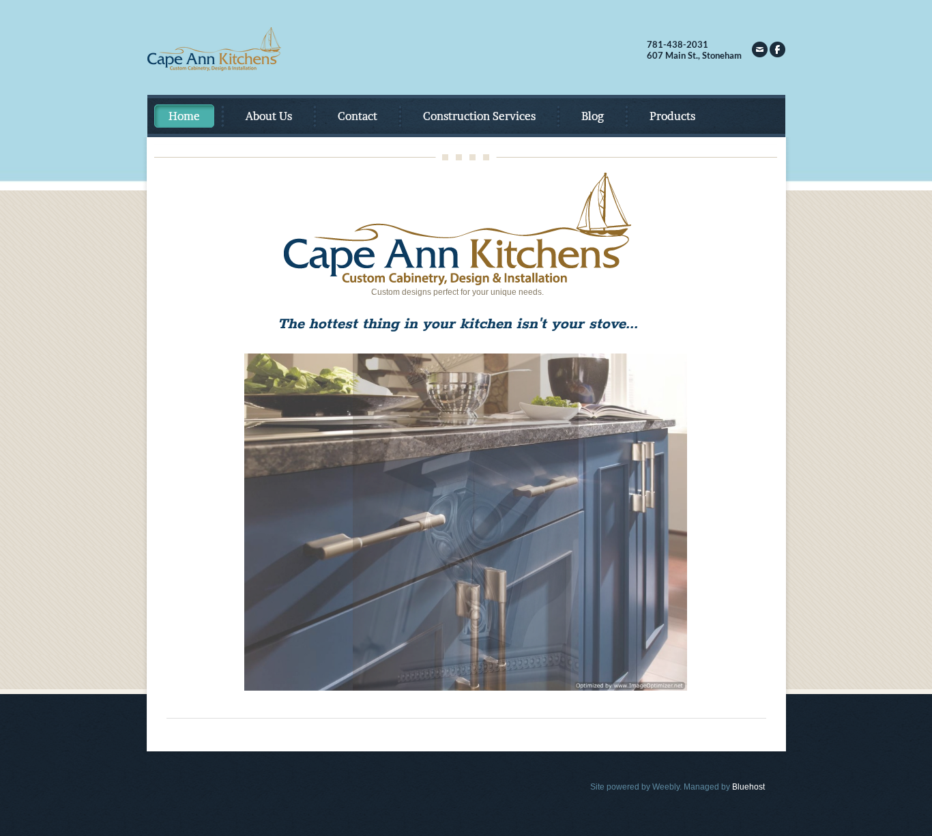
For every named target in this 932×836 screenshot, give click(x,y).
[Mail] (760, 49)
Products (672, 116)
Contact (357, 116)
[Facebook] (777, 49)
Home (184, 116)
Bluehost (748, 787)
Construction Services (479, 116)
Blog (592, 116)
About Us (269, 116)
